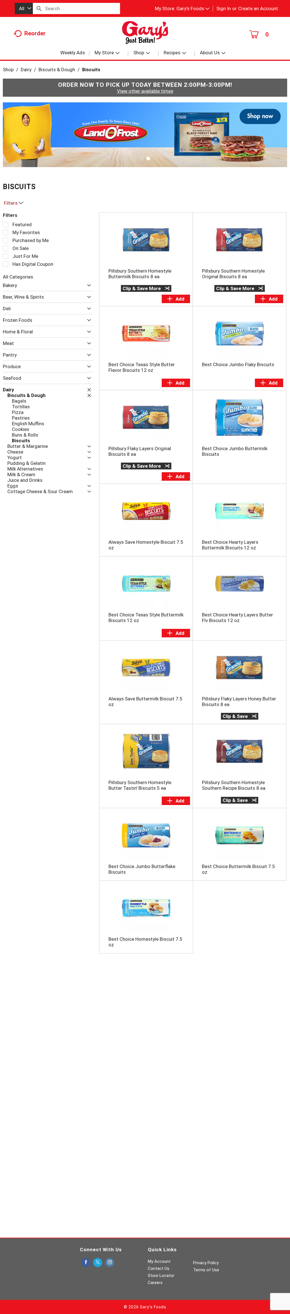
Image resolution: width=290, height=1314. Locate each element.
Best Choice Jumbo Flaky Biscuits (238, 364)
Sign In (223, 8)
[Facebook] (85, 1262)
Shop (8, 69)
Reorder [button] (35, 33)
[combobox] (24, 8)
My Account (159, 1261)
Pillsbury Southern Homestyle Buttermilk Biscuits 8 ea (139, 273)
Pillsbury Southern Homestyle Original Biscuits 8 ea (233, 273)
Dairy (26, 69)
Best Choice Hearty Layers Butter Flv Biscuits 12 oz (237, 617)
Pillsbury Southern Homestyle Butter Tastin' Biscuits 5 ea (139, 785)
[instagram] (109, 1262)
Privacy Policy (206, 1262)
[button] (192, 8)
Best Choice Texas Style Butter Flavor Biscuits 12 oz (141, 367)
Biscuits (91, 69)
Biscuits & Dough (57, 69)
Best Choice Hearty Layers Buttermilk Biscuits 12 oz (230, 545)
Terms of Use (206, 1269)
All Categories (18, 277)
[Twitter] (97, 1262)
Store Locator (161, 1275)
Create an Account (258, 8)
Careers (155, 1282)
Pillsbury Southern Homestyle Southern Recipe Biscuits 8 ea (233, 785)
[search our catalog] (39, 8)
